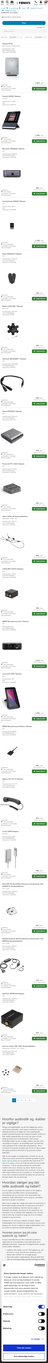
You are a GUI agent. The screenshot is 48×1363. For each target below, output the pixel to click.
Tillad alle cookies (24, 1348)
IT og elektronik (13, 8)
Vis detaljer (35, 1339)
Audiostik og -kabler (10, 10)
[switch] (41, 1314)
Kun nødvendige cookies (24, 1356)
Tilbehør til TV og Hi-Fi (36, 8)
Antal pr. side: (29, 37)
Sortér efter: (4, 37)
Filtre (24, 23)
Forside (3, 8)
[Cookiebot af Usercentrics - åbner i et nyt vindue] (34, 1265)
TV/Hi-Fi (24, 8)
